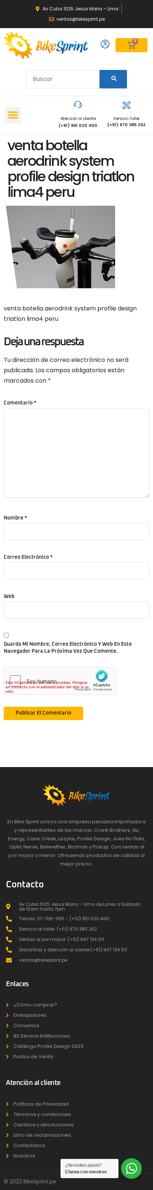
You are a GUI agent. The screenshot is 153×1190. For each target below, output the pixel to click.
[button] (12, 115)
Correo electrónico (28, 557)
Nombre (15, 518)
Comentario (20, 403)
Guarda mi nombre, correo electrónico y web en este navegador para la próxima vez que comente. (68, 648)
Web (9, 596)
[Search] (113, 79)
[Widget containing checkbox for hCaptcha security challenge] (60, 681)
